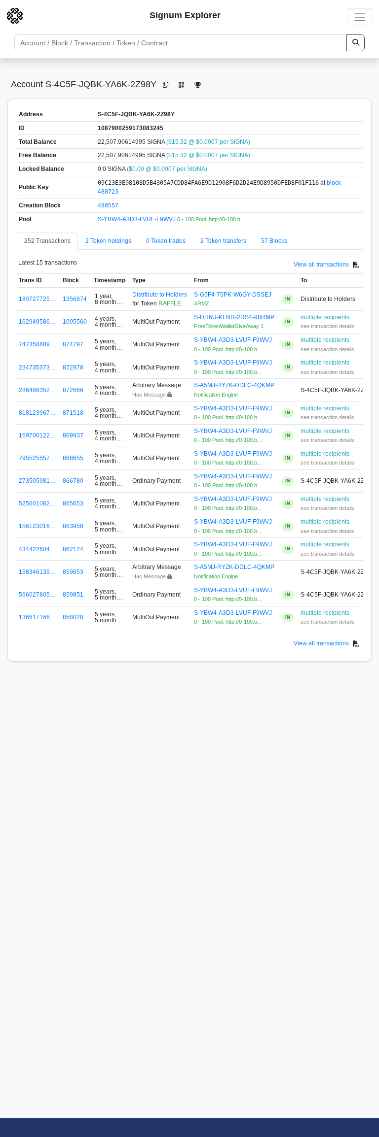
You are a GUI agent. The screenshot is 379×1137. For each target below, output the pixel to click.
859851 (73, 594)
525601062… (37, 503)
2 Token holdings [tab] (108, 240)
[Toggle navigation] (360, 17)
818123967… (37, 412)
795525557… (37, 458)
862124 (73, 549)
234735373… (37, 367)
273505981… (37, 480)
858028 (73, 617)
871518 (73, 412)
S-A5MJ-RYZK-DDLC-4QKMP (234, 385)
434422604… (37, 549)
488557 (108, 205)
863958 (73, 526)
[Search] (355, 42)
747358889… (37, 344)
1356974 (75, 299)
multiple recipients (325, 317)
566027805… (37, 594)
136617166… (37, 617)
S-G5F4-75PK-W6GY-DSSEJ (232, 294)
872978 (73, 367)
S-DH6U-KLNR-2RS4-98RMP (234, 317)
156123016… (37, 526)
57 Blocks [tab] (274, 240)
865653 (73, 503)
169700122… (37, 435)
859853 (73, 571)
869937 (73, 435)
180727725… (37, 299)
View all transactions (321, 264)
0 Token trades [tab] (166, 240)
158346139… (37, 571)
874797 (73, 344)
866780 (73, 480)
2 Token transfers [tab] (223, 240)
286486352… (37, 390)
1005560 (75, 321)
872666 (73, 390)
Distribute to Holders (159, 294)
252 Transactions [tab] (47, 240)
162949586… (37, 321)
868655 (73, 458)
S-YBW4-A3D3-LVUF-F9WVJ (137, 219)
